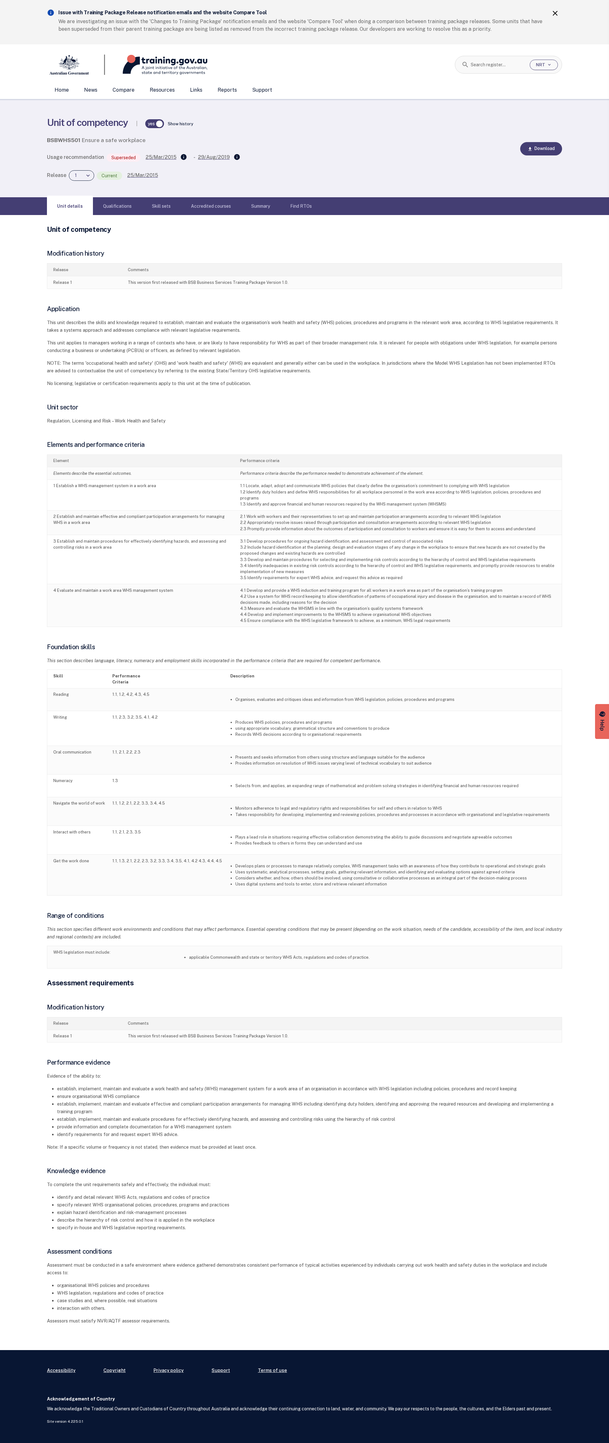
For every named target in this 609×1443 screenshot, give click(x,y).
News (90, 90)
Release (56, 175)
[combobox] (498, 64)
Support (262, 90)
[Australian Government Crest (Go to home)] (76, 65)
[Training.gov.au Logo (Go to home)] (156, 65)
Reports (227, 90)
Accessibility (61, 1370)
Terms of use (272, 1370)
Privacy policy (169, 1370)
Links (196, 90)
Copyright (114, 1370)
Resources (162, 90)
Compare (123, 90)
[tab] (70, 206)
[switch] (154, 123)
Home (62, 90)
